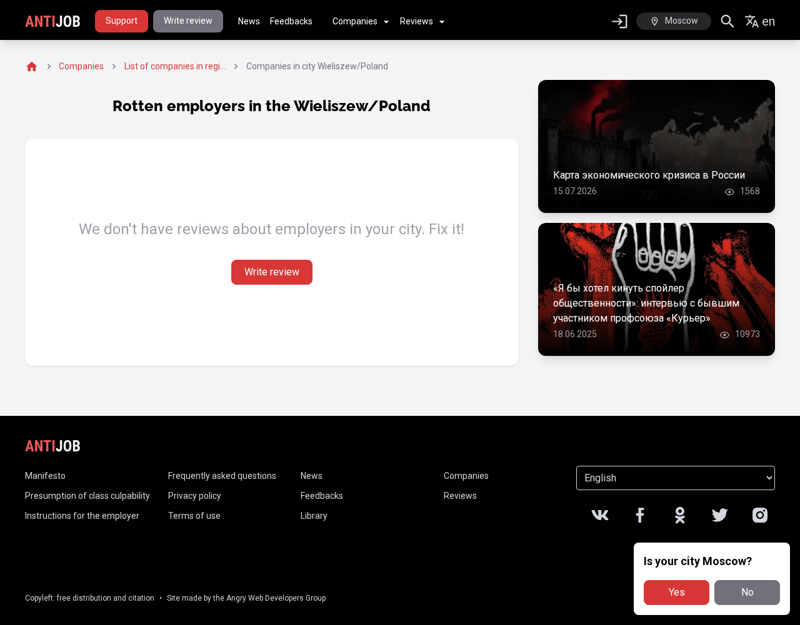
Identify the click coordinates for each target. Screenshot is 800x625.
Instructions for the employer (82, 516)
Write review (188, 21)
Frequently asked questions (222, 476)
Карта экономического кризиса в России (649, 175)
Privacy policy (194, 496)
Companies (355, 21)
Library (314, 516)
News (249, 21)
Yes (677, 592)
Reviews (416, 21)
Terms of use (194, 516)
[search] (728, 21)
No (747, 592)
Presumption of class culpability (87, 496)
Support (122, 21)
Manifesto (45, 476)
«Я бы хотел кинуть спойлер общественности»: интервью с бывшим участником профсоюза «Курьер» (646, 303)
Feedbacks (291, 21)
